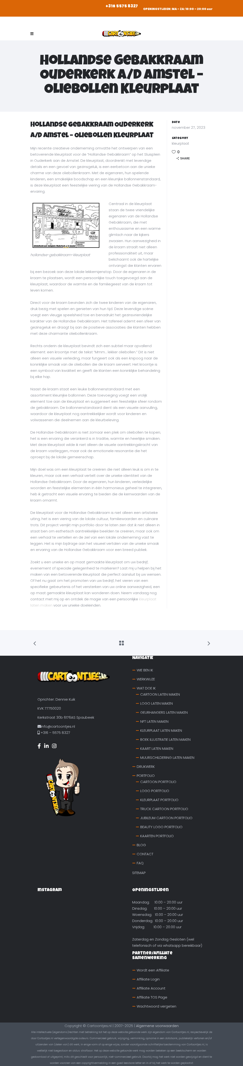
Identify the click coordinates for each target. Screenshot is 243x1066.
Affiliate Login (148, 979)
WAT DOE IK (146, 688)
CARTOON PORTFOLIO (158, 781)
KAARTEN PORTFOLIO (157, 835)
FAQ (140, 862)
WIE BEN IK (145, 670)
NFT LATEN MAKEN (154, 721)
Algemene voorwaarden (157, 1025)
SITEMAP (138, 872)
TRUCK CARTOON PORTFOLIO (164, 808)
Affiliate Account (151, 988)
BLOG (141, 844)
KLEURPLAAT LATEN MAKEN (161, 730)
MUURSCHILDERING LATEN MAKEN (167, 757)
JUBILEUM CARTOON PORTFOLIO (166, 817)
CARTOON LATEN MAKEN (160, 694)
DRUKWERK (146, 766)
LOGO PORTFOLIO (154, 790)
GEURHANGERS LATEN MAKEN (164, 712)
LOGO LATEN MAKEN (156, 703)
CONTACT (145, 853)
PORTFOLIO (146, 775)
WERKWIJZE (146, 679)
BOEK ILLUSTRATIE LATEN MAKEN (165, 739)
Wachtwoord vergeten (156, 1006)
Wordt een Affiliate (153, 970)
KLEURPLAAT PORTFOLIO (159, 799)
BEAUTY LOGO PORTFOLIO (161, 826)
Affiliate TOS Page (152, 997)
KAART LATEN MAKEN (156, 748)
